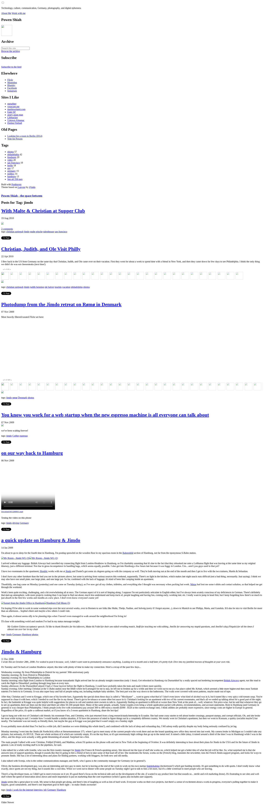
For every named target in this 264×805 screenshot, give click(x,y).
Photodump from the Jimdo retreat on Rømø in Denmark (61, 304)
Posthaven (16, 184)
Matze (193, 584)
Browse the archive (10, 51)
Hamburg (26, 634)
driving (15, 523)
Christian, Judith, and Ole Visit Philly (41, 249)
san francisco (13, 162)
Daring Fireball (14, 123)
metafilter (11, 103)
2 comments (7, 229)
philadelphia (13, 154)
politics (10, 173)
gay (9, 168)
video (10, 160)
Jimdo (68, 571)
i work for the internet (22, 790)
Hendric (44, 571)
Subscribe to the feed (11, 67)
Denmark (22, 397)
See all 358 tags (14, 179)
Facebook (12, 88)
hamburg (11, 176)
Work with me (19, 13)
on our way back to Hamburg (32, 453)
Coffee (15, 435)
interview (38, 790)
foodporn (11, 157)
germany (11, 171)
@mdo (32, 187)
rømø (14, 397)
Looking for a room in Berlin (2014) (24, 136)
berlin (10, 165)
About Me (6, 13)
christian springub (14, 231)
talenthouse (48, 231)
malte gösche (36, 231)
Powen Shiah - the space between (21, 195)
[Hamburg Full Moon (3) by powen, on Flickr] (57, 603)
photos (10, 151)
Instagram (12, 90)
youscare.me (13, 106)
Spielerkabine (153, 766)
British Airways (231, 680)
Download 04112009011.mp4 (12, 512)
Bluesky (11, 85)
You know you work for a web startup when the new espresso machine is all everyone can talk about (105, 415)
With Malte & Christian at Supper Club (43, 211)
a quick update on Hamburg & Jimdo (40, 540)
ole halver (49, 287)
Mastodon (12, 82)
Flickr (10, 79)
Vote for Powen (14, 138)
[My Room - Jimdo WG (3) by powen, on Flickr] (15, 558)
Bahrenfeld (128, 553)
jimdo (26, 231)
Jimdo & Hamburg (21, 651)
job (45, 790)
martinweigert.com (16, 109)
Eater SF (11, 112)
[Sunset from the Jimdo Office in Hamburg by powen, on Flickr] (22, 603)
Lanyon (21, 187)
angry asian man (15, 114)
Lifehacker (12, 117)
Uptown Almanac (15, 120)
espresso (24, 435)
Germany (24, 523)
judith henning (37, 287)
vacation (66, 287)
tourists (58, 287)
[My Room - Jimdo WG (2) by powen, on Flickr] (43, 558)
